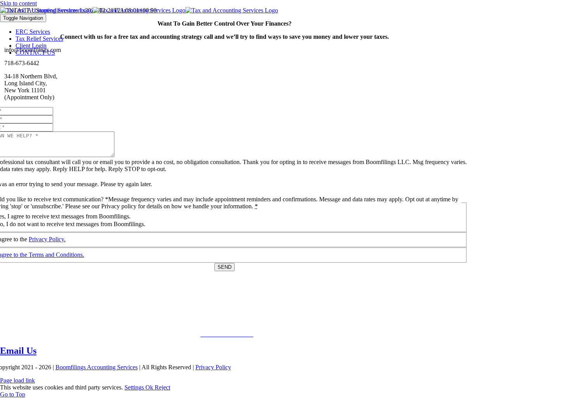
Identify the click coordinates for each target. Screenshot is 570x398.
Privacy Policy (213, 367)
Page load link (17, 380)
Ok (150, 387)
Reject (162, 387)
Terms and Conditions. (56, 254)
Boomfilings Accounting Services (96, 367)
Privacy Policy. (47, 239)
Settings (134, 387)
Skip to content (18, 3)
